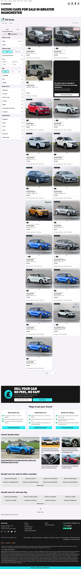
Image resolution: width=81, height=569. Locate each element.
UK (3, 542)
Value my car (42, 399)
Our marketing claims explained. (8, 549)
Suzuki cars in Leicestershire (50, 478)
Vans (22, 1)
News (25, 1)
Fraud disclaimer (46, 537)
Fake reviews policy (65, 537)
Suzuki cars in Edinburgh (70, 500)
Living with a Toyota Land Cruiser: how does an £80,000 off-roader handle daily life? (50, 450)
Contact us (27, 524)
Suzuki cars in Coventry (30, 500)
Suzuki (6, 514)
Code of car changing (75, 539)
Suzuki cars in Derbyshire (11, 478)
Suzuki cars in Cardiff (11, 500)
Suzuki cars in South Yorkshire (50, 482)
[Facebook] (2, 531)
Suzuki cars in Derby (50, 500)
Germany (8, 542)
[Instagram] (8, 531)
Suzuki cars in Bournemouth (30, 496)
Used (5, 1)
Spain (14, 542)
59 (55, 373)
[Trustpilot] (71, 527)
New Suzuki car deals (13, 427)
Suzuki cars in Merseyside (70, 478)
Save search (13, 34)
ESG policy (52, 537)
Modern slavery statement (75, 537)
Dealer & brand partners (49, 524)
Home (2, 514)
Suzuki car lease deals (67, 427)
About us (26, 522)
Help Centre (4, 523)
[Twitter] (5, 531)
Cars (7, 29)
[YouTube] (12, 531)
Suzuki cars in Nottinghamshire (10, 482)
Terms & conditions (27, 537)
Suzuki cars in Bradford (50, 496)
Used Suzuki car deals (40, 427)
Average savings (4, 551)
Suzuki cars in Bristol (70, 496)
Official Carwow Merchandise (30, 530)
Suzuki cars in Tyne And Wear (70, 482)
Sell (19, 1)
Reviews (30, 1)
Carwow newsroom (28, 528)
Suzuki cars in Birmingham (10, 496)
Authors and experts (28, 526)
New (2, 1)
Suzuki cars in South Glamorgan (30, 482)
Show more (40, 485)
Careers (46, 522)
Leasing (10, 1)
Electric (15, 1)
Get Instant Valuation (66, 94)
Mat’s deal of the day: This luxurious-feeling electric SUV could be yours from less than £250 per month (70, 450)
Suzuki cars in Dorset (31, 478)
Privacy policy (58, 537)
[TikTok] (15, 531)
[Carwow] (6, 4)
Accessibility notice (67, 539)
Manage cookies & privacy (37, 537)
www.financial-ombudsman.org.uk (9, 559)
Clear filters (4, 23)
